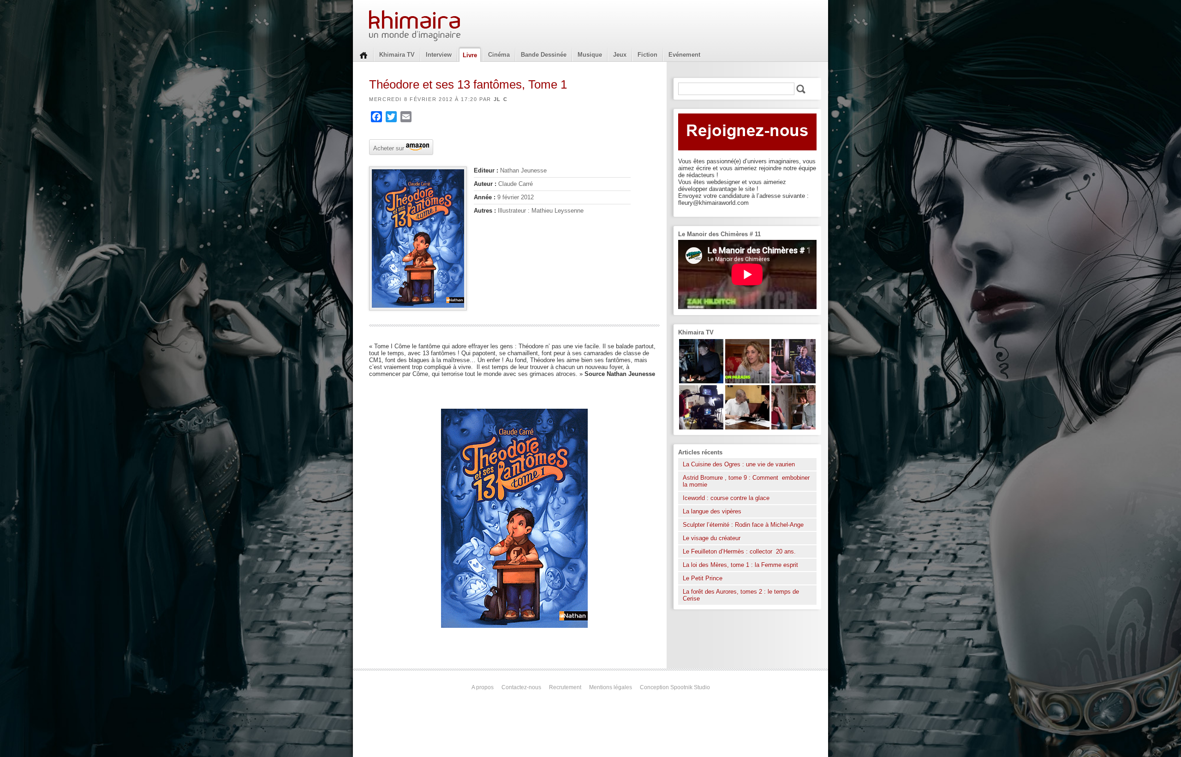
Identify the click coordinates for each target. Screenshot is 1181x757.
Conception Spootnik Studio (675, 687)
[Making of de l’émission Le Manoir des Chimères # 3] (701, 427)
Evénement (684, 54)
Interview (439, 54)
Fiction (647, 54)
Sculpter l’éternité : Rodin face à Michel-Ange (743, 524)
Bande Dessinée (544, 54)
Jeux (619, 54)
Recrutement (565, 687)
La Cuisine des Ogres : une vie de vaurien (739, 464)
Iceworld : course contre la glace (726, 498)
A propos (482, 687)
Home (363, 54)
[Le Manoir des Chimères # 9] (747, 381)
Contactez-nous (521, 687)
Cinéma (499, 54)
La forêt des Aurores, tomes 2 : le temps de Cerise (741, 595)
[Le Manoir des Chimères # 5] (701, 381)
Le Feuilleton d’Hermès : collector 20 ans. (740, 551)
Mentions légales (610, 687)
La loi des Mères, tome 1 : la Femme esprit (740, 564)
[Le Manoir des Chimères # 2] (793, 427)
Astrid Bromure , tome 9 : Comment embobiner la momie (746, 481)
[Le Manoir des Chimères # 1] (793, 381)
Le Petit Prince (702, 578)
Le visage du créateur (711, 538)
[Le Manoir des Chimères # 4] (747, 427)
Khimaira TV (397, 54)
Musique (590, 54)
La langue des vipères (712, 511)
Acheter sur (388, 147)
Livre (470, 55)
